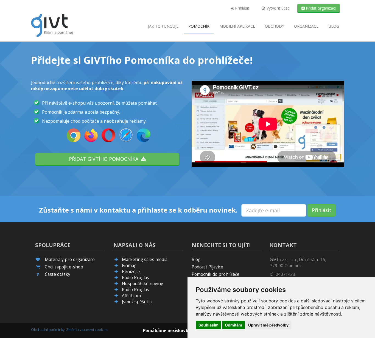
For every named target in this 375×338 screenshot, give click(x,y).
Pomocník (198, 26)
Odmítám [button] (233, 325)
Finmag (129, 265)
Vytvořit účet (277, 8)
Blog (333, 26)
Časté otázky (57, 274)
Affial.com (131, 296)
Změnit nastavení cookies (86, 329)
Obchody (274, 26)
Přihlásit (241, 8)
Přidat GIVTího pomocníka (105, 159)
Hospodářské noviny (142, 284)
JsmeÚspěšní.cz (137, 302)
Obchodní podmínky (48, 329)
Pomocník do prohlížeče (215, 274)
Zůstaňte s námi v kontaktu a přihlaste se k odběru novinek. (138, 210)
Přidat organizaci (320, 8)
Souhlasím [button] (208, 325)
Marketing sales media (144, 259)
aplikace (237, 26)
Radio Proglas (135, 277)
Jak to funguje (163, 26)
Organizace (306, 26)
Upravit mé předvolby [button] (268, 325)
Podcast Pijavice (207, 267)
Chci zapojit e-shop (64, 267)
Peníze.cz (131, 271)
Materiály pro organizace (70, 259)
